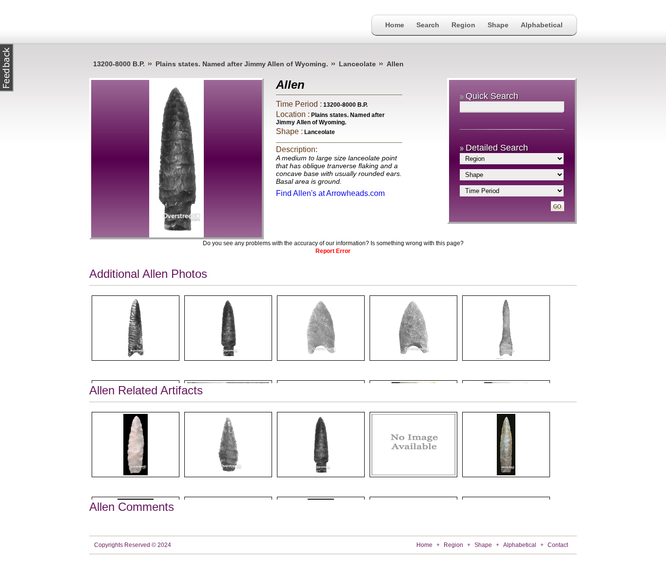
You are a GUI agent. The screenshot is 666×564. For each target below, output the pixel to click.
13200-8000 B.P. (119, 64)
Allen (395, 64)
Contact (558, 545)
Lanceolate (357, 64)
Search (427, 25)
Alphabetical (542, 25)
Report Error (333, 251)
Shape (498, 25)
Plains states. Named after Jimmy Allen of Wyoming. (242, 64)
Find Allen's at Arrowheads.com (330, 193)
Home (394, 25)
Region (463, 25)
